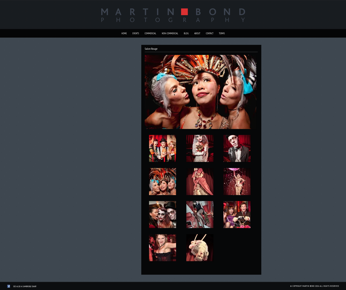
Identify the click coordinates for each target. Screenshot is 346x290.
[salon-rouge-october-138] (162, 248)
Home (124, 33)
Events (135, 33)
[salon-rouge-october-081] (237, 182)
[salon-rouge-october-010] (162, 149)
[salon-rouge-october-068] (200, 182)
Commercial (150, 33)
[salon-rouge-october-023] (200, 149)
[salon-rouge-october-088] (162, 215)
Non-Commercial (170, 33)
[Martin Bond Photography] (8, 286)
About (197, 33)
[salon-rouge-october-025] (237, 149)
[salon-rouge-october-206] (200, 248)
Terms (222, 33)
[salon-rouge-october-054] (162, 182)
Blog (186, 33)
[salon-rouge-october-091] (200, 215)
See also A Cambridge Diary (24, 286)
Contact (209, 33)
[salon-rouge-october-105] (237, 215)
